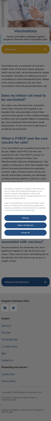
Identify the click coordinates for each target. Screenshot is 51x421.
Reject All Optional (25, 225)
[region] (25, 210)
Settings (25, 218)
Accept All (25, 233)
